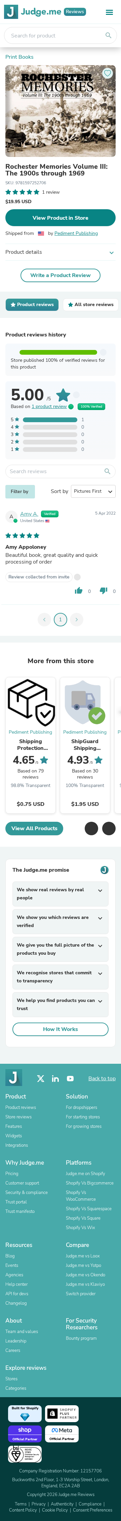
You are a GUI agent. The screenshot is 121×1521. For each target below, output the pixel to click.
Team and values (21, 1332)
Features (13, 1126)
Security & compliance (26, 1193)
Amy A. (29, 514)
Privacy (39, 1504)
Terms (21, 1504)
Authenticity (62, 1504)
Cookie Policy (55, 1510)
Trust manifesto (20, 1211)
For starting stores (83, 1117)
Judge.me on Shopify (85, 1174)
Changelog (16, 1303)
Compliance (90, 1504)
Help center (16, 1284)
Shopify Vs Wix (80, 1228)
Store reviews (18, 1117)
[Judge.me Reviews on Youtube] (70, 1079)
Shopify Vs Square (83, 1218)
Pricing (11, 1174)
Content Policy (23, 1510)
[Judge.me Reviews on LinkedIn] (55, 1079)
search (109, 35)
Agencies (14, 1275)
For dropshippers (81, 1108)
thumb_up (79, 591)
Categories (15, 1388)
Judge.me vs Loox (83, 1256)
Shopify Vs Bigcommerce (90, 1183)
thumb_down (103, 591)
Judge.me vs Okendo (85, 1275)
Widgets (13, 1136)
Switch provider (80, 1294)
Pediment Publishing (76, 233)
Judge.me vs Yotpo (83, 1265)
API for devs (16, 1294)
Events (11, 1265)
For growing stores (84, 1126)
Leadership (15, 1341)
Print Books (19, 57)
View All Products (34, 828)
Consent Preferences (92, 1510)
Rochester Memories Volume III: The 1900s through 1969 (56, 170)
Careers (12, 1351)
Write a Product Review (60, 275)
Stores (11, 1379)
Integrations (16, 1145)
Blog (10, 1256)
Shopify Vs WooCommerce (81, 1196)
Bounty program (81, 1338)
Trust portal (16, 1202)
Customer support (22, 1183)
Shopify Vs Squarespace (89, 1209)
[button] (91, 828)
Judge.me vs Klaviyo (85, 1284)
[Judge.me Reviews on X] (41, 1079)
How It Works (60, 1029)
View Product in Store (60, 218)
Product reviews (20, 1108)
